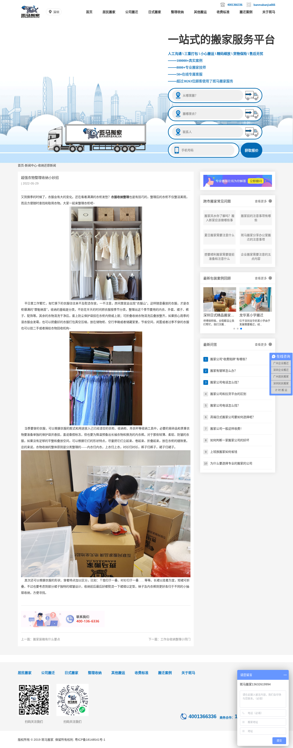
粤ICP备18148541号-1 (90, 739)
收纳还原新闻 (47, 165)
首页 (89, 12)
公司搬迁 (131, 12)
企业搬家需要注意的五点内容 (256, 256)
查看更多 (263, 201)
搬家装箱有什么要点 (46, 639)
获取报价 (251, 150)
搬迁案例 (246, 12)
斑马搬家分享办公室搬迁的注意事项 (256, 237)
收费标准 (223, 12)
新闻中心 (31, 165)
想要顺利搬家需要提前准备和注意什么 (219, 256)
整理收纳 (177, 12)
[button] (234, 328)
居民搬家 (109, 12)
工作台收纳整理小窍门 (175, 639)
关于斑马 (268, 12)
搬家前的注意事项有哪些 (256, 218)
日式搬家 (154, 12)
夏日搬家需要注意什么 (219, 235)
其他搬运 (200, 12)
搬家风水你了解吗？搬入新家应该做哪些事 (219, 218)
